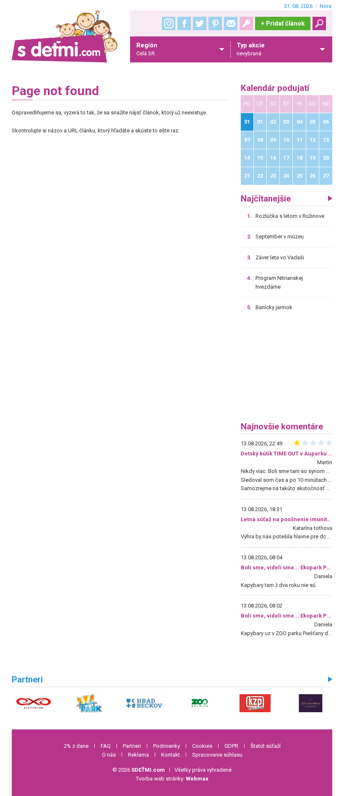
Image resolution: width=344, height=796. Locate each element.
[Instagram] (168, 23)
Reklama (138, 755)
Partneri (132, 746)
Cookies (202, 746)
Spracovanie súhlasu (217, 755)
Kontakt (170, 755)
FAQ (106, 746)
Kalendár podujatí (275, 88)
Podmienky (166, 746)
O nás (109, 755)
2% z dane (76, 746)
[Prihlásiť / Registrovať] (246, 23)
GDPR (231, 746)
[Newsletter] (230, 23)
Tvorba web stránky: (172, 778)
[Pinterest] (215, 23)
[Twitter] (199, 23)
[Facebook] (184, 23)
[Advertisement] (287, 369)
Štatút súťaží (265, 746)
